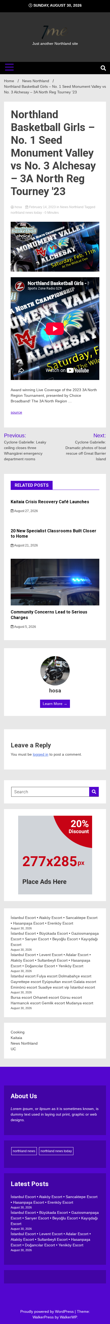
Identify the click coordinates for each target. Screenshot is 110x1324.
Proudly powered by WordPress (47, 1311)
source (16, 412)
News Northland (72, 207)
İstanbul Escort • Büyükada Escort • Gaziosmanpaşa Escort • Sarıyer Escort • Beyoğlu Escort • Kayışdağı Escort (55, 939)
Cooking (18, 1032)
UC (13, 1049)
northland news (24, 1151)
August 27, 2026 (26, 511)
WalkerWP (68, 1317)
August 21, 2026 (26, 545)
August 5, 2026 (25, 627)
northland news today (26, 213)
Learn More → (55, 703)
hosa (18, 207)
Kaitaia (16, 1038)
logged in (40, 754)
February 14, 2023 (42, 207)
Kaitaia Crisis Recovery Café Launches (50, 501)
